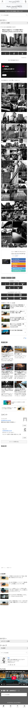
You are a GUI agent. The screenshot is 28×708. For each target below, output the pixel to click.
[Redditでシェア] (17, 485)
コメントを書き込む (14, 441)
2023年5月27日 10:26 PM (6, 420)
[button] (26, 15)
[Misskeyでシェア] (23, 481)
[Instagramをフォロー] (20, 295)
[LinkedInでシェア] (17, 489)
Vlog (14, 277)
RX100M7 (9, 277)
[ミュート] (24, 684)
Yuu (9, 658)
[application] (14, 678)
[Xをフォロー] (7, 295)
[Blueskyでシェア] (17, 481)
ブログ (4, 277)
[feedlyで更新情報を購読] (14, 665)
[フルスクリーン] (26, 684)
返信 (25, 425)
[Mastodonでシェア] (11, 481)
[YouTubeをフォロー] (7, 298)
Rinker (16, 255)
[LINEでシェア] (5, 489)
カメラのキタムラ (16, 270)
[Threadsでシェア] (11, 485)
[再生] (1, 684)
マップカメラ (15, 261)
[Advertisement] (14, 506)
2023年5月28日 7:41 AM (7, 430)
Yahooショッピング (17, 268)
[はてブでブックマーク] (23, 485)
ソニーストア (15, 259)
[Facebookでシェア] (5, 485)
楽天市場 (14, 266)
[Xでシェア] (5, 481)
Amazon (14, 263)
